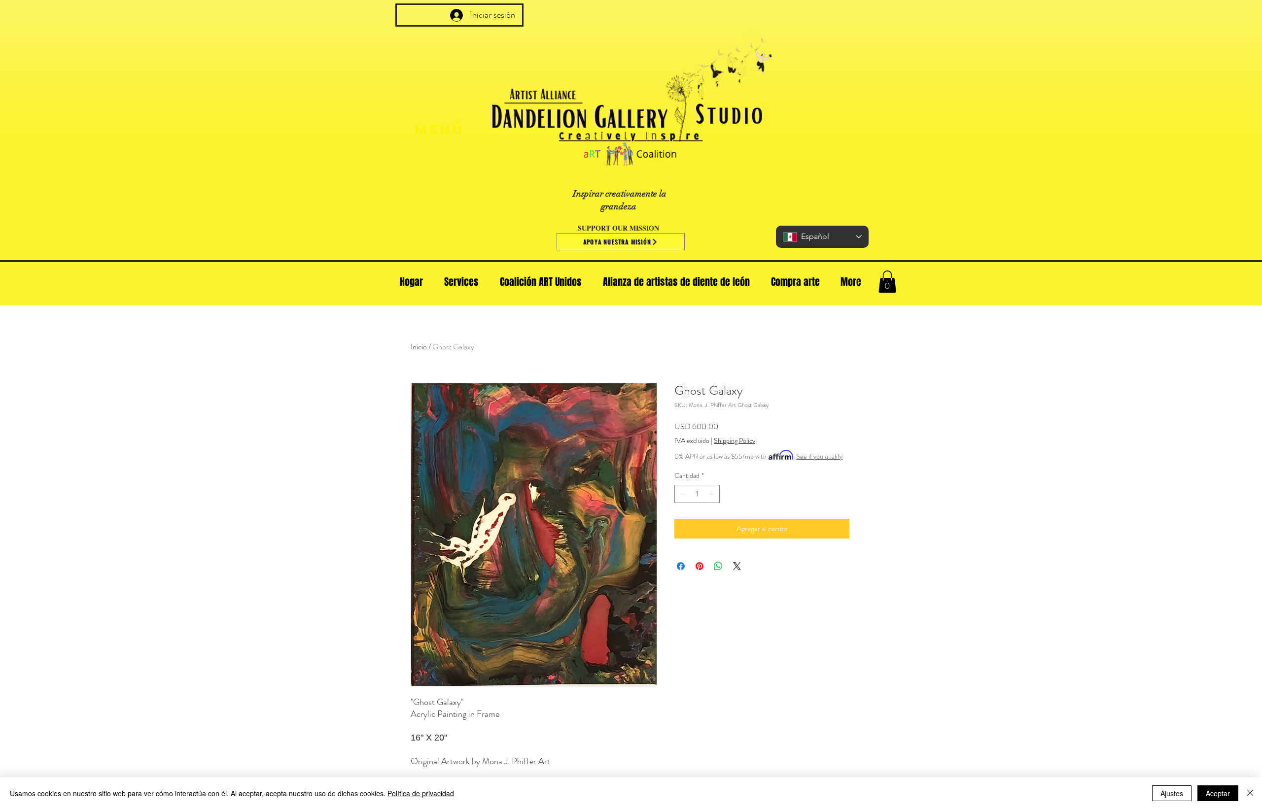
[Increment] (712, 494)
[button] (887, 281)
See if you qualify (819, 456)
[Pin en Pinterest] (699, 566)
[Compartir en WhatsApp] (718, 566)
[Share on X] (737, 566)
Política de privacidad (420, 793)
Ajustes (1171, 793)
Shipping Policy (734, 440)
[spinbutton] (697, 494)
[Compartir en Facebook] (681, 566)
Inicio (419, 346)
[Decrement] (682, 494)
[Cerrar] (1250, 793)
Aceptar (1218, 793)
